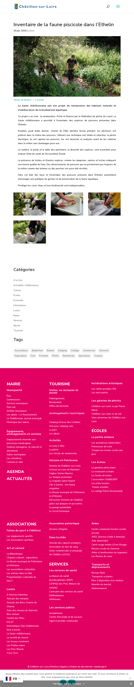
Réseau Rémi (98, 572)
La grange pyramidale (60, 507)
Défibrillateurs (56, 595)
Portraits (43, 355)
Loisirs (31, 30)
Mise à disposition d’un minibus (107, 580)
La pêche (54, 449)
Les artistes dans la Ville (19, 573)
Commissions (13, 399)
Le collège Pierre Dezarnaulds (107, 491)
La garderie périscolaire (104, 467)
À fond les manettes (17, 594)
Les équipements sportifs (20, 536)
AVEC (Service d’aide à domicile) (108, 536)
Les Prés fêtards (15, 649)
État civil (11, 407)
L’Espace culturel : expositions (22, 557)
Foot (33, 355)
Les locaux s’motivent (18, 641)
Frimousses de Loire (102, 446)
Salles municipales (16, 454)
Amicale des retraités (18, 598)
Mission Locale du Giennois (105, 548)
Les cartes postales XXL (104, 388)
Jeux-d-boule (13, 629)
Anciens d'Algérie (58, 529)
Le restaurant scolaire (103, 471)
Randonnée (69, 355)
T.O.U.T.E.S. (12, 653)
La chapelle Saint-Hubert (62, 480)
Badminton (37, 350)
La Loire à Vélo (56, 445)
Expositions (20, 355)
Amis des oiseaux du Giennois (22, 610)
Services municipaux (17, 403)
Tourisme (18, 330)
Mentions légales (58, 666)
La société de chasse (17, 637)
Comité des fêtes (15, 618)
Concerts (104, 350)
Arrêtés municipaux (17, 410)
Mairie (16, 315)
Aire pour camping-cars (61, 426)
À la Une (17, 280)
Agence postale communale (63, 620)
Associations (21, 350)
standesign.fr (100, 666)
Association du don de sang (63, 546)
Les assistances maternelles (106, 442)
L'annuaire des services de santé (66, 591)
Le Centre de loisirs (102, 475)
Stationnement (99, 588)
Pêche (55, 355)
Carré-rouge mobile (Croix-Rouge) (109, 544)
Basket (50, 350)
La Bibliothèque (15, 553)
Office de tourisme (58, 406)
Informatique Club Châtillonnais (23, 625)
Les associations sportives (20, 539)
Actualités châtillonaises (26, 285)
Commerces (89, 350)
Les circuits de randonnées (63, 453)
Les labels (54, 433)
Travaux (98, 355)
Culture (17, 290)
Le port (53, 429)
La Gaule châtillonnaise (19, 633)
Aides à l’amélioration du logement (109, 552)
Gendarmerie (55, 613)
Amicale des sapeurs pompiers (65, 542)
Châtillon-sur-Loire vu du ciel (107, 413)
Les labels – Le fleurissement (22, 414)
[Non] (130, 678)
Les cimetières (14, 458)
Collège (75, 350)
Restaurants (55, 402)
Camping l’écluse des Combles (64, 422)
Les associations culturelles (21, 569)
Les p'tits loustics (100, 483)
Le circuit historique (59, 511)
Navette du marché (101, 584)
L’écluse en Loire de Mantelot (64, 469)
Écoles (16, 295)
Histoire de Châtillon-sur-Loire (65, 465)
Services (17, 320)
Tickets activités (100, 487)
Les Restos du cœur (102, 556)
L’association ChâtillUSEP (104, 479)
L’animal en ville (15, 462)
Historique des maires (18, 422)
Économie (18, 300)
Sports (16, 325)
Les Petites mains (16, 645)
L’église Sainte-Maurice (61, 473)
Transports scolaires (102, 576)
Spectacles (84, 355)
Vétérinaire (54, 599)
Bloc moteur (13, 614)
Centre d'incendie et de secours (65, 616)
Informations (19, 305)
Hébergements (57, 398)
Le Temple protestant (60, 477)
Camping (62, 350)
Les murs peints (100, 392)
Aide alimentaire (100, 540)
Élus (9, 395)
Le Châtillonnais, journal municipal (24, 418)
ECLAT (10, 622)
